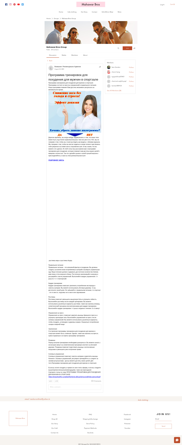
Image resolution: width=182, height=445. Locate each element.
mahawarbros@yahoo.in (40, 399)
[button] (172, 4)
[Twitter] (23, 4)
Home (54, 414)
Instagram (127, 419)
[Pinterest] (14, 4)
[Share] (100, 67)
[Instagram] (10, 4)
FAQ (90, 414)
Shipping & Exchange (90, 419)
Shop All (54, 419)
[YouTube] (18, 4)
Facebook (127, 414)
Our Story (54, 423)
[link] (52, 55)
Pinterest (127, 423)
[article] (74, 228)
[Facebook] (6, 4)
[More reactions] (56, 381)
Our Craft (54, 428)
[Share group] (134, 48)
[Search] (118, 48)
